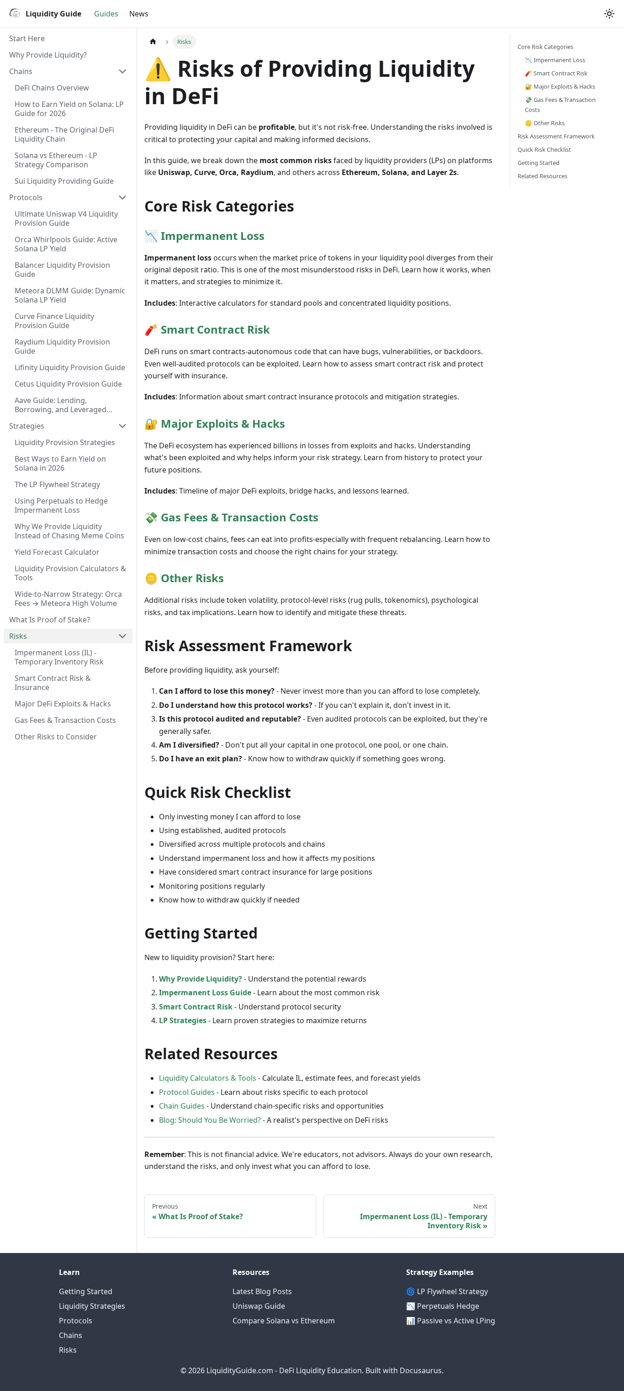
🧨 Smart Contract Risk (556, 73)
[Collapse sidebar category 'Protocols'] (122, 197)
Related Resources (542, 176)
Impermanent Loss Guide (205, 993)
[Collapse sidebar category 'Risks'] (122, 636)
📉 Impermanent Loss (555, 60)
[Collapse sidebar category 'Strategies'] (122, 426)
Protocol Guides (187, 1092)
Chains (70, 1335)
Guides (106, 14)
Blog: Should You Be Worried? (210, 1120)
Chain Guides (182, 1106)
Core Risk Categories (545, 46)
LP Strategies (182, 1020)
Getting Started (539, 163)
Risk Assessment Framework (556, 136)
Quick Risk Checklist (544, 149)
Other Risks (192, 577)
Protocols (75, 1321)
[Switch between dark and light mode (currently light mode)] (609, 13)
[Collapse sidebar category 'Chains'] (122, 71)
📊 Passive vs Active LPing (450, 1321)
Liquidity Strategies (92, 1306)
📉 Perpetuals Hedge (442, 1306)
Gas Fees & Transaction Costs (239, 517)
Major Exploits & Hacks (223, 423)
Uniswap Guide (259, 1306)
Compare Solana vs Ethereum (284, 1321)
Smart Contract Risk (215, 329)
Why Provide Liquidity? (200, 979)
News (138, 14)
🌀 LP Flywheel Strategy (447, 1291)
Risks (68, 1350)
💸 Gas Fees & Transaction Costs (560, 104)
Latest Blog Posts (262, 1291)
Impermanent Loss (212, 235)
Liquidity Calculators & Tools (207, 1078)
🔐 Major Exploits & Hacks (560, 86)
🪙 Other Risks (545, 123)
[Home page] (153, 42)
